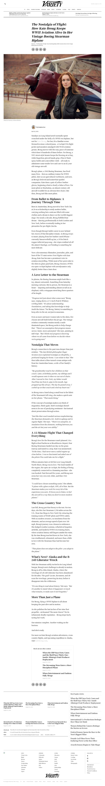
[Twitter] (37, 49)
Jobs (55, 765)
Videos (40, 767)
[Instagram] (87, 758)
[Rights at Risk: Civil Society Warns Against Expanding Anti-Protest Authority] (6, 14)
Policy (88, 773)
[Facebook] (33, 49)
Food (55, 761)
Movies (23, 759)
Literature (23, 767)
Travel (56, 769)
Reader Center (74, 755)
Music (22, 757)
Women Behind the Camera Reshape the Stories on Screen (35, 722)
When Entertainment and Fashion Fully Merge (57, 674)
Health (56, 763)
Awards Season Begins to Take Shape (85, 745)
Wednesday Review (43, 761)
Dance (22, 761)
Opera (22, 771)
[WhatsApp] (44, 49)
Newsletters (90, 767)
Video (72, 761)
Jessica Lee (41, 127)
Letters (40, 759)
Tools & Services (91, 769)
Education (56, 755)
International (90, 764)
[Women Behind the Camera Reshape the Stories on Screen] (36, 716)
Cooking (73, 757)
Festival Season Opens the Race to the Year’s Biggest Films (53, 13)
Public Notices (42, 763)
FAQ (40, 765)
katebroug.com (41, 640)
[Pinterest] (40, 49)
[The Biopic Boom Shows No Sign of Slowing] (72, 14)
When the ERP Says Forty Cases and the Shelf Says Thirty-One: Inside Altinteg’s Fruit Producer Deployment (56, 656)
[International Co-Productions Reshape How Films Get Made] (14, 716)
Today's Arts (24, 755)
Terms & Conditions (92, 771)
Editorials (41, 757)
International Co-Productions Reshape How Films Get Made (13, 722)
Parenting (56, 771)
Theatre (23, 769)
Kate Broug (41, 141)
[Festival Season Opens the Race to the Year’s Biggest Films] (39, 14)
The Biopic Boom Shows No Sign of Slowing (86, 13)
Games (56, 757)
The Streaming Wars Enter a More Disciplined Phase (57, 666)
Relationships (57, 767)
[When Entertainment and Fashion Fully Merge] (37, 675)
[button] (5, 3)
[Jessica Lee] (34, 127)
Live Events (73, 759)
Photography (74, 763)
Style (55, 759)
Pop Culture (24, 765)
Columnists (41, 755)
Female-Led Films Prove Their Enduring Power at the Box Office (84, 739)
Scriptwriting (24, 763)
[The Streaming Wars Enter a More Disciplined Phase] (37, 667)
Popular (33, 43)
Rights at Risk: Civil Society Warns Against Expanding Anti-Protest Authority (19, 13)
